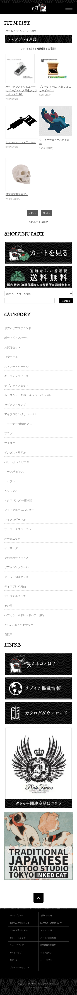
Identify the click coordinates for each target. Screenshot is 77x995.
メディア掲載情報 (48, 938)
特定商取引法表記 (48, 945)
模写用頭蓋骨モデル (17, 194)
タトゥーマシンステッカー (21, 142)
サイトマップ (16, 953)
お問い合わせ (46, 915)
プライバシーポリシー (20, 967)
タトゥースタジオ (18, 938)
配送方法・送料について (51, 923)
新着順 (52, 48)
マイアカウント (47, 953)
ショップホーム (17, 915)
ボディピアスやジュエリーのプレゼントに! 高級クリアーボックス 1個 (21, 90)
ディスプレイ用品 (26, 31)
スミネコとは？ (47, 930)
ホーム (9, 31)
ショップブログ (17, 945)
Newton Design (43, 987)
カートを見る (46, 960)
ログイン (14, 960)
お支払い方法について (20, 923)
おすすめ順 (27, 48)
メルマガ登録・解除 (19, 930)
